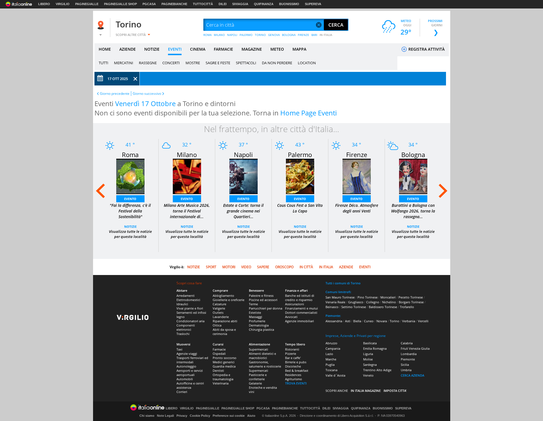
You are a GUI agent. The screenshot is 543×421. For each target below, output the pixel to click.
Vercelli (423, 321)
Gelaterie (255, 383)
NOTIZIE (152, 49)
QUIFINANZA (263, 4)
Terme (253, 304)
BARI (314, 35)
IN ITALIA (326, 35)
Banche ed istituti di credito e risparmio (299, 297)
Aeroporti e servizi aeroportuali (189, 372)
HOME (105, 49)
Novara (381, 321)
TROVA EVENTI (296, 383)
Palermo (300, 154)
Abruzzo (331, 343)
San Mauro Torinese (340, 297)
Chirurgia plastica (261, 329)
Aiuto (251, 415)
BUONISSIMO (289, 4)
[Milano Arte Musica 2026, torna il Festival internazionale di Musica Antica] (187, 175)
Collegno (372, 302)
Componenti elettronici (185, 327)
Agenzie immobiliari (299, 321)
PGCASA (149, 4)
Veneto (368, 375)
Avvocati (291, 317)
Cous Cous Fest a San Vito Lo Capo (300, 208)
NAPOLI (232, 35)
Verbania (408, 321)
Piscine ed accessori (263, 300)
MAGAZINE (252, 49)
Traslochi (182, 334)
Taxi (179, 349)
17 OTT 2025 (117, 78)
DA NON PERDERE (277, 62)
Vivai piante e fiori (189, 308)
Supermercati (258, 349)
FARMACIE (223, 49)
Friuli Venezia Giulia (415, 348)
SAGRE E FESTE (218, 62)
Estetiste (255, 312)
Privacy (181, 415)
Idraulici (182, 304)
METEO (277, 49)
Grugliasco (355, 302)
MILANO (219, 35)
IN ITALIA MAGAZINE (366, 390)
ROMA (207, 35)
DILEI (223, 4)
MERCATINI (123, 62)
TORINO (260, 35)
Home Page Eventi (308, 112)
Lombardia (409, 354)
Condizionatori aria (190, 321)
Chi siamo (146, 415)
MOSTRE (193, 62)
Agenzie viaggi (186, 353)
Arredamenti (185, 295)
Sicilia (405, 364)
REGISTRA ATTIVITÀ (426, 49)
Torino (128, 24)
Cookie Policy (200, 415)
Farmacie (219, 349)
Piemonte (408, 359)
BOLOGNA (289, 35)
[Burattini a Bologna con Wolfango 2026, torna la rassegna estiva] (413, 175)
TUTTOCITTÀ (203, 4)
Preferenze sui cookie (229, 415)
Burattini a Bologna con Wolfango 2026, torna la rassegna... (413, 211)
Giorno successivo (147, 93)
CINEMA (197, 49)
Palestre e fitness (261, 295)
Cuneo (369, 321)
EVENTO (130, 199)
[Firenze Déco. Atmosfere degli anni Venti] (356, 175)
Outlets (218, 312)
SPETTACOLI (246, 62)
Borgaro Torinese (411, 302)
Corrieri (181, 392)
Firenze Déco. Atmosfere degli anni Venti (356, 208)
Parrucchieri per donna (265, 308)
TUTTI (103, 62)
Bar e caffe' (293, 358)
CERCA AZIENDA (412, 375)
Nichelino (389, 302)
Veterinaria (221, 383)
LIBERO (44, 4)
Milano (187, 154)
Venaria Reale (335, 302)
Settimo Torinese (353, 307)
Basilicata (370, 343)
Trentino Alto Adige (377, 370)
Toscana (331, 370)
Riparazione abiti (225, 321)
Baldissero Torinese (383, 307)
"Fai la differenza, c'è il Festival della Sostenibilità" (130, 211)
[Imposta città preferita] (101, 25)
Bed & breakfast (296, 370)
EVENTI (175, 49)
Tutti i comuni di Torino (343, 283)
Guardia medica (224, 366)
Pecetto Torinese (410, 297)
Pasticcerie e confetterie (258, 377)
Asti (347, 321)
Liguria (368, 354)
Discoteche (293, 366)
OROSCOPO (284, 267)
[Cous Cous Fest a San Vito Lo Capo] (300, 175)
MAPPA (299, 49)
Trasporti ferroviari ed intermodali (192, 360)
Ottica (217, 325)
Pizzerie (290, 353)
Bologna (413, 154)
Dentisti (218, 370)
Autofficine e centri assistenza (190, 385)
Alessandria (334, 321)
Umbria (406, 370)
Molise (368, 359)
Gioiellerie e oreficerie (228, 300)
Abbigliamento (223, 295)
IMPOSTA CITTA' (395, 390)
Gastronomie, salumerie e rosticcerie (265, 364)
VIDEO (246, 267)
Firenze (356, 154)
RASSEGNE (148, 62)
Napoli (243, 154)
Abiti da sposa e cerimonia (224, 331)
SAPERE (263, 267)
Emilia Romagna (375, 348)
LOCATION (307, 62)
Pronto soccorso (224, 358)
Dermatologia (259, 325)
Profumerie (257, 321)
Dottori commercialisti (301, 312)
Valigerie (219, 308)
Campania (333, 348)
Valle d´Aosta (335, 375)
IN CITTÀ (306, 267)
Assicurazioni (294, 304)
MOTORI (228, 267)
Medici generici (223, 362)
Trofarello (407, 307)
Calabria (407, 343)
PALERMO (246, 35)
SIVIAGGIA (240, 4)
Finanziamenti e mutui (301, 308)
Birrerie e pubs (295, 362)
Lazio (329, 354)
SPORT (211, 267)
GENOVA (274, 35)
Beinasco (332, 307)
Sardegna (370, 364)
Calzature (219, 304)
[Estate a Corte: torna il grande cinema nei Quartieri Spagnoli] (243, 175)
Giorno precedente (115, 93)
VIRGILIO (63, 4)
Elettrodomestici (188, 300)
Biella (357, 321)
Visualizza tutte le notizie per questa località (130, 234)
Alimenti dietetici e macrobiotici (262, 355)
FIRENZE (303, 35)
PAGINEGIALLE (86, 4)
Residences (293, 375)
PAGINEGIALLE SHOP (120, 4)
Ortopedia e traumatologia (223, 377)
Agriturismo (293, 379)
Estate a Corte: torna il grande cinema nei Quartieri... (243, 211)
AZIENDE (127, 49)
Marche (331, 359)
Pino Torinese (367, 297)
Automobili (184, 379)
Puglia (330, 364)
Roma (130, 154)
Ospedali (219, 353)
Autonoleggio (186, 366)
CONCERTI (171, 62)
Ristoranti (292, 349)
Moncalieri (388, 297)
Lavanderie (221, 317)
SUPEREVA (313, 4)
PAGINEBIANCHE (174, 4)
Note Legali (165, 415)
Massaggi (255, 317)
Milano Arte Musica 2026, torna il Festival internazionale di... (187, 211)
